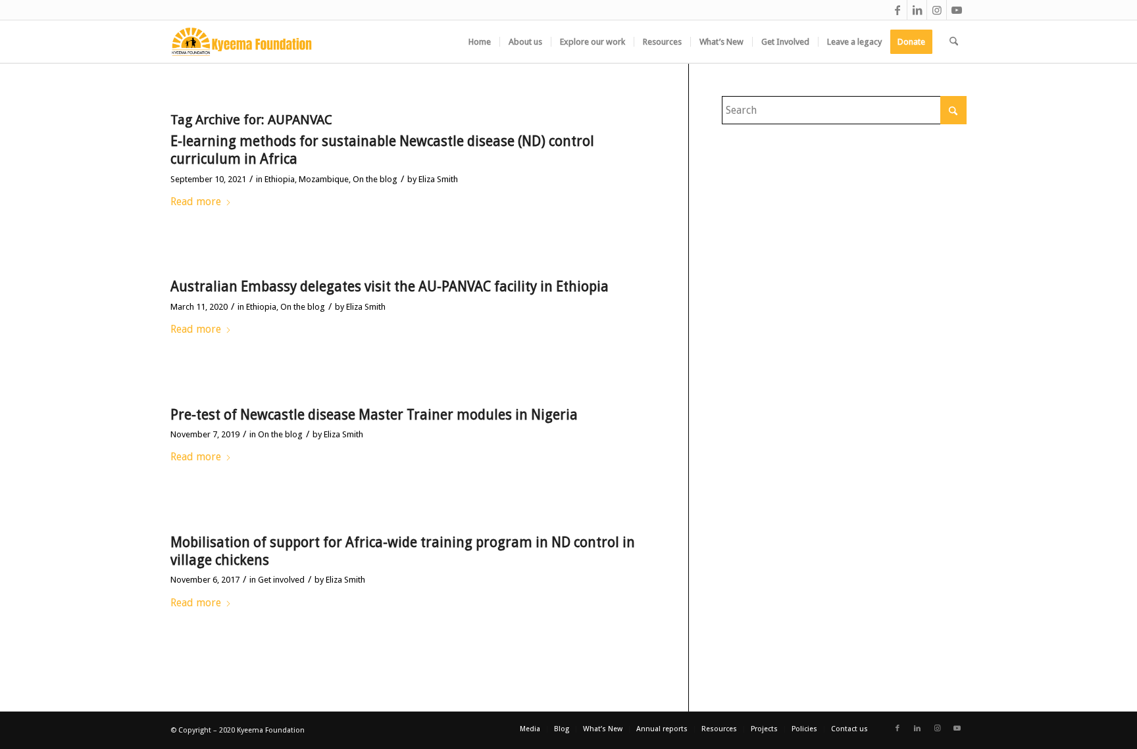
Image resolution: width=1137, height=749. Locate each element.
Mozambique (324, 179)
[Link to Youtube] (957, 10)
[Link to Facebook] (897, 10)
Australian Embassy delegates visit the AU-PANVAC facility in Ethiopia (389, 286)
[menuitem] (479, 41)
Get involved (281, 580)
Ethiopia (280, 179)
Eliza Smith (438, 179)
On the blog (375, 179)
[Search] (954, 41)
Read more (195, 201)
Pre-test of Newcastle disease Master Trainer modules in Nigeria (374, 414)
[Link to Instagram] (936, 10)
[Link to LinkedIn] (916, 10)
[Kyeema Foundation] (241, 41)
